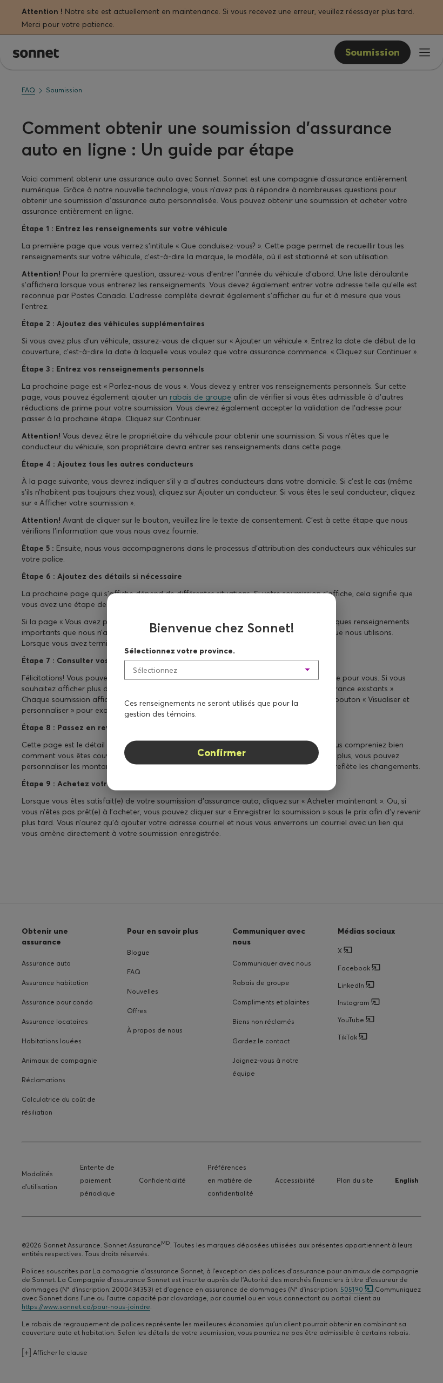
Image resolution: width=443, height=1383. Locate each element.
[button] (221, 669)
